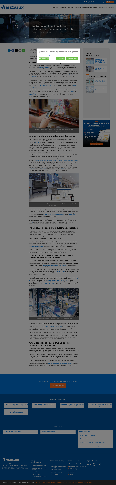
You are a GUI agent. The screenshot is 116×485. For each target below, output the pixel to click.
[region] (58, 55)
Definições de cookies (44, 58)
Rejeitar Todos (61, 58)
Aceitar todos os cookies (72, 58)
